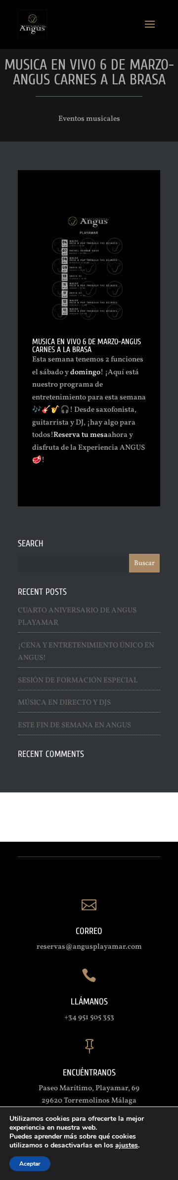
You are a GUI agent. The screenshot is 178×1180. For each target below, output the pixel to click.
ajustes (126, 1145)
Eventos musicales (89, 119)
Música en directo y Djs (64, 703)
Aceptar (30, 1164)
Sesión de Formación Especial (78, 681)
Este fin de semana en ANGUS (74, 725)
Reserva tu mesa (80, 435)
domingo (85, 372)
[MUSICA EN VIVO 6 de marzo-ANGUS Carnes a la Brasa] (89, 323)
